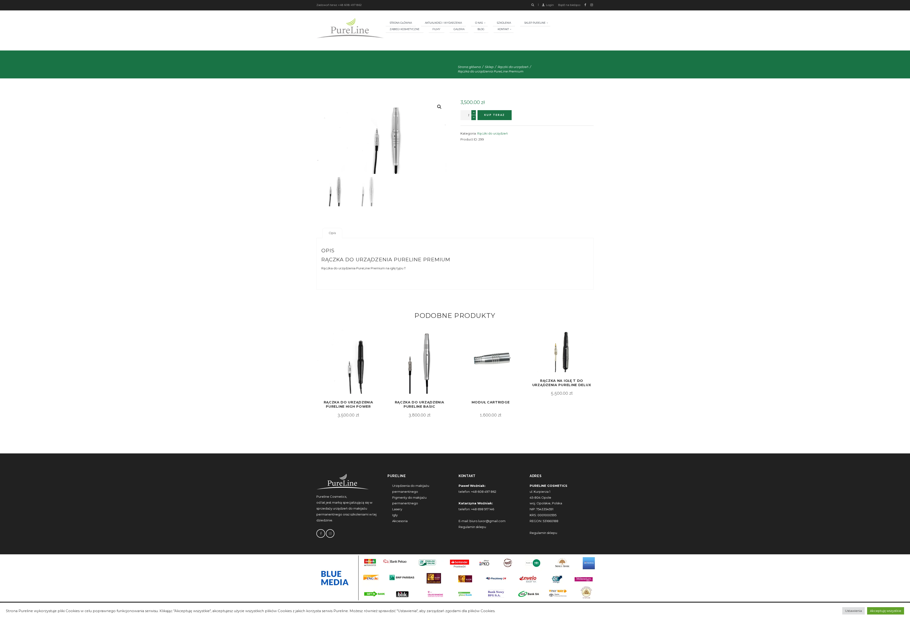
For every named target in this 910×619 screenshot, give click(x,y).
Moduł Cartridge (491, 402)
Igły (395, 515)
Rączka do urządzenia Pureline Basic (419, 404)
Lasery (397, 509)
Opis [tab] (332, 233)
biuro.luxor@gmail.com (487, 521)
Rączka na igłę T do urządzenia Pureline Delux (561, 383)
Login (550, 5)
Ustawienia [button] (853, 611)
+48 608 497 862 (350, 5)
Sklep (489, 67)
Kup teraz (494, 115)
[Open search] (532, 5)
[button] (439, 107)
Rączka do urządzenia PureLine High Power (348, 404)
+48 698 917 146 (482, 509)
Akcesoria (400, 521)
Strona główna (469, 67)
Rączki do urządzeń (513, 67)
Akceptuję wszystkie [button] (885, 611)
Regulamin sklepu (472, 527)
